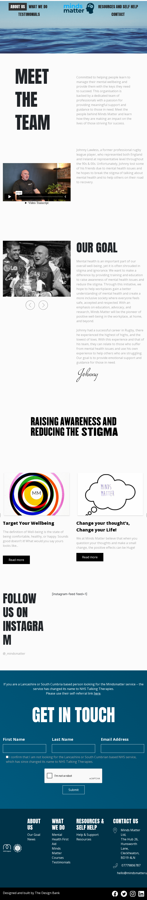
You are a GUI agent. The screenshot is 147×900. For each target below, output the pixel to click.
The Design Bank (47, 893)
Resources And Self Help (118, 7)
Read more (16, 560)
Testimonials (29, 14)
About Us (18, 7)
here (97, 693)
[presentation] (30, 305)
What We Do (38, 7)
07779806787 (131, 865)
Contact (118, 14)
